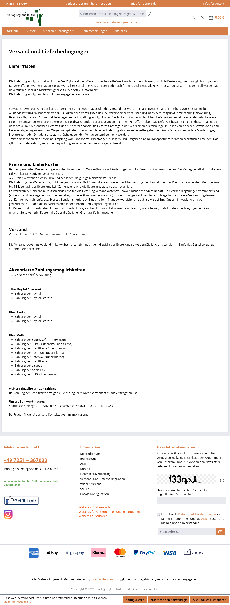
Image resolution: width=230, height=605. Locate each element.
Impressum (88, 459)
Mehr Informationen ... (17, 601)
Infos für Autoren (214, 4)
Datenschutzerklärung (95, 474)
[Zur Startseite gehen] (23, 17)
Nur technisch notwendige (169, 600)
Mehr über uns (90, 454)
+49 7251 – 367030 (25, 460)
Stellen (84, 489)
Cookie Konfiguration (94, 494)
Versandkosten (103, 579)
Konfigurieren (135, 600)
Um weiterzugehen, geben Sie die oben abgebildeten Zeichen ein (183, 492)
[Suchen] (150, 13)
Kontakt (85, 469)
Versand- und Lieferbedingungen (102, 479)
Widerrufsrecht (90, 484)
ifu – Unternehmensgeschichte (116, 22)
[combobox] (112, 13)
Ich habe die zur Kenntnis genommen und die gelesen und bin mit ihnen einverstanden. (192, 518)
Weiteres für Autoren (93, 516)
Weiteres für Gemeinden (95, 507)
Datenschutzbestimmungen (197, 514)
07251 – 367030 (16, 4)
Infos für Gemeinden (143, 4)
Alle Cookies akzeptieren (209, 600)
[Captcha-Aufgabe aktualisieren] (222, 480)
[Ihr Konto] (202, 17)
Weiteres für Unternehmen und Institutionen (109, 512)
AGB (83, 464)
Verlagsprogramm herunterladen (87, 4)
